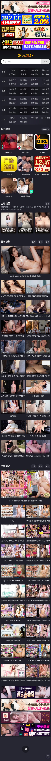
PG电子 (12, 70)
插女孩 (12, 118)
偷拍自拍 (23, 89)
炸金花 (23, 74)
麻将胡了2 (12, 74)
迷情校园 (12, 112)
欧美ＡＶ (34, 80)
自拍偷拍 (23, 80)
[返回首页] (48, 756)
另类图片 (45, 103)
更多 (47, 242)
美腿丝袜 (12, 103)
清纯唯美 (23, 103)
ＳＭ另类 (45, 84)
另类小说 (23, 112)
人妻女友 (34, 108)
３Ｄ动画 (45, 80)
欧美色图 (34, 99)
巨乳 (40, 242)
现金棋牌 (34, 74)
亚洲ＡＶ (12, 80)
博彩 (3, 72)
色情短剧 (23, 122)
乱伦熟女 (34, 93)
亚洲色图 (23, 99)
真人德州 (23, 70)
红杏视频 (12, 122)
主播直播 (34, 84)
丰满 (33, 466)
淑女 (40, 466)
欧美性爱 (45, 89)
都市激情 (12, 108)
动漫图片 (45, 99)
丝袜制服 (23, 84)
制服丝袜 (12, 93)
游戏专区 (45, 70)
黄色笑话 (34, 112)
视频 (3, 81)
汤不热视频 (45, 118)
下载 (47, 204)
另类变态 (45, 93)
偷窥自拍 (12, 99)
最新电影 (5, 466)
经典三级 (23, 93)
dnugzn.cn (25, 55)
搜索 (45, 61)
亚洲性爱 (12, 89)
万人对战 (34, 70)
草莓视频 (34, 118)
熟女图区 (34, 103)
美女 (33, 242)
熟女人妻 (12, 84)
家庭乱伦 (23, 108)
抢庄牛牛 (45, 74)
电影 (3, 91)
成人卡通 (34, 89)
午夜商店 (23, 118)
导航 (3, 119)
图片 (3, 100)
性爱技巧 (45, 112)
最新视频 (5, 241)
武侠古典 (45, 108)
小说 (3, 110)
